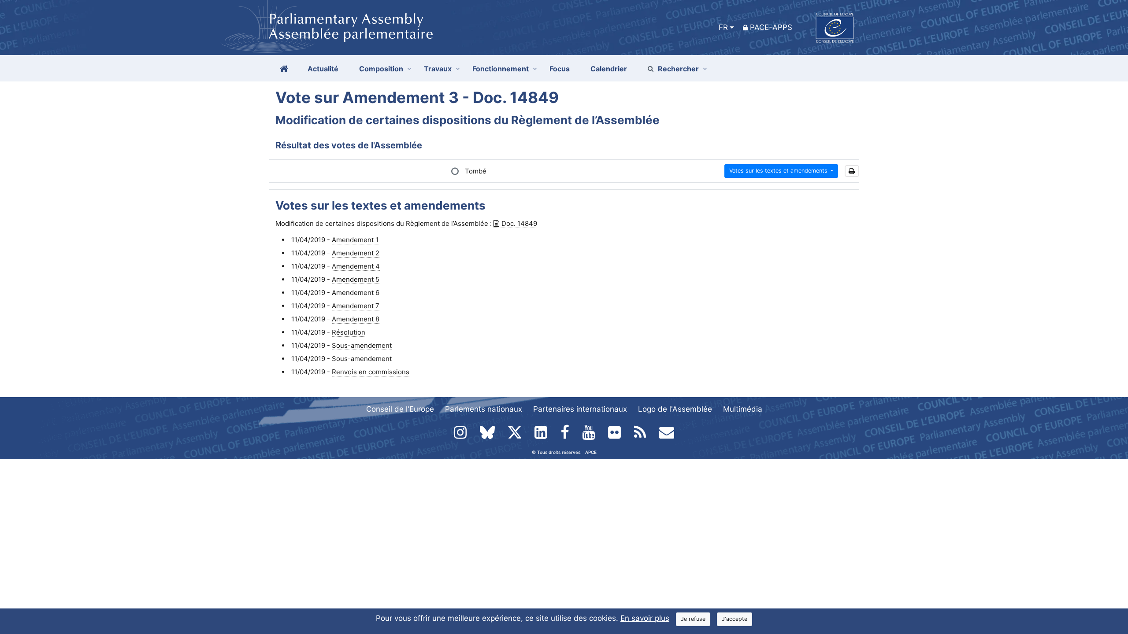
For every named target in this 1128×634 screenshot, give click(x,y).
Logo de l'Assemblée (675, 409)
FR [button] (723, 27)
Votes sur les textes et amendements (779, 170)
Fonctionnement (500, 68)
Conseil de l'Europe (400, 409)
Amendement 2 (355, 253)
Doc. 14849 (519, 223)
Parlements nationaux (483, 409)
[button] (852, 171)
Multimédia (742, 409)
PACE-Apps (771, 27)
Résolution (348, 332)
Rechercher (678, 68)
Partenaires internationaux (580, 409)
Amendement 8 (355, 319)
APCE (591, 452)
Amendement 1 (355, 240)
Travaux (438, 68)
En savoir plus (644, 618)
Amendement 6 (355, 292)
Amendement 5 (355, 279)
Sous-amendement (362, 345)
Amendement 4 (356, 266)
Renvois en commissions (370, 372)
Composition (381, 68)
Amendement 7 (355, 306)
